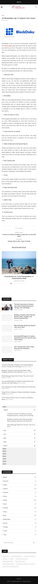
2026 (4, 407)
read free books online (8, 564)
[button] (3, 267)
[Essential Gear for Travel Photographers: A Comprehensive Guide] (19, 262)
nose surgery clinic (20, 561)
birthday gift (6, 556)
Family (19, 485)
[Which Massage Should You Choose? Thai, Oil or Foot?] (7, 328)
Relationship (19, 519)
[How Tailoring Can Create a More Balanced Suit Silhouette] (7, 349)
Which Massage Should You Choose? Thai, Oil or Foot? (25, 326)
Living (19, 511)
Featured (19, 492)
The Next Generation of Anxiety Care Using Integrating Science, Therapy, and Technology (24, 306)
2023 (4, 454)
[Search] (36, 7)
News (19, 515)
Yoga (19, 534)
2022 (4, 456)
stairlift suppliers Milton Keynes (10, 566)
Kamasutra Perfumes (8, 561)
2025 (4, 449)
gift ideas (5, 559)
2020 (4, 461)
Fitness (19, 496)
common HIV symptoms (29, 556)
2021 (4, 459)
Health (19, 500)
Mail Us (19, 2)
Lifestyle (19, 508)
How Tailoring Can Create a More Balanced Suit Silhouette (24, 347)
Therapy (19, 527)
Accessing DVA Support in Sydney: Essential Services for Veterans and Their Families (25, 337)
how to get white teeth (21, 559)
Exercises (19, 481)
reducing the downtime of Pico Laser (26, 564)
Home (19, 504)
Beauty (19, 477)
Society (19, 523)
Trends (19, 531)
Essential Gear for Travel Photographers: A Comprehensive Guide (19, 277)
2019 (4, 464)
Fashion (19, 488)
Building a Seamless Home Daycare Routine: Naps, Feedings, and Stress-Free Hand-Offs (24, 316)
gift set (11, 559)
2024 (4, 451)
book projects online (17, 556)
